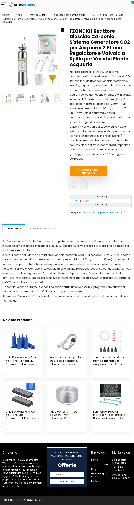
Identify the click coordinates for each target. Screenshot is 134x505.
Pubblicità (96, 481)
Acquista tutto (99, 464)
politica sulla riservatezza (119, 461)
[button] (62, 30)
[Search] (117, 4)
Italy (86, 200)
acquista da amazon (88, 171)
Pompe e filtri (38, 15)
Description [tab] (13, 228)
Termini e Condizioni (118, 469)
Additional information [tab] (42, 228)
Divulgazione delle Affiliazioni (121, 476)
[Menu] (4, 4)
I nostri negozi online (99, 475)
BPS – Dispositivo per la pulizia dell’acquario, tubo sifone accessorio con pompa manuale (65, 362)
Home (5, 15)
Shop (19, 15)
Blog (93, 469)
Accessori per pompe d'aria (69, 15)
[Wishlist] (123, 5)
